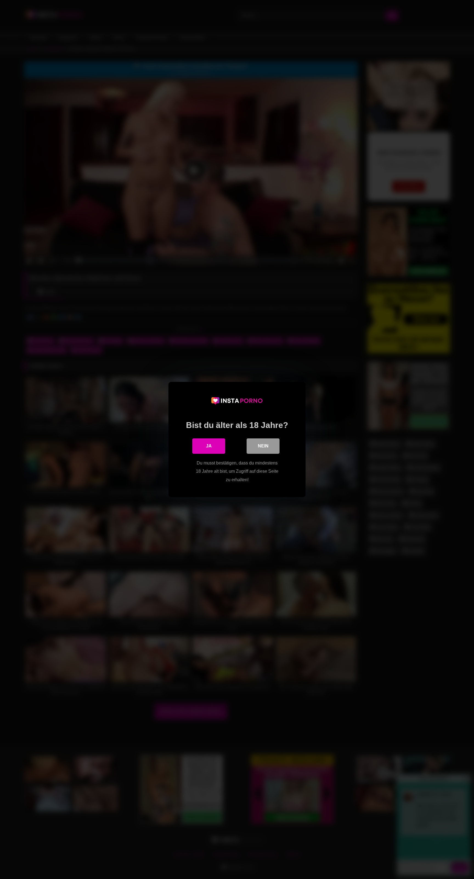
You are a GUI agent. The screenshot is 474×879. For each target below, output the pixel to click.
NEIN (263, 446)
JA (209, 446)
